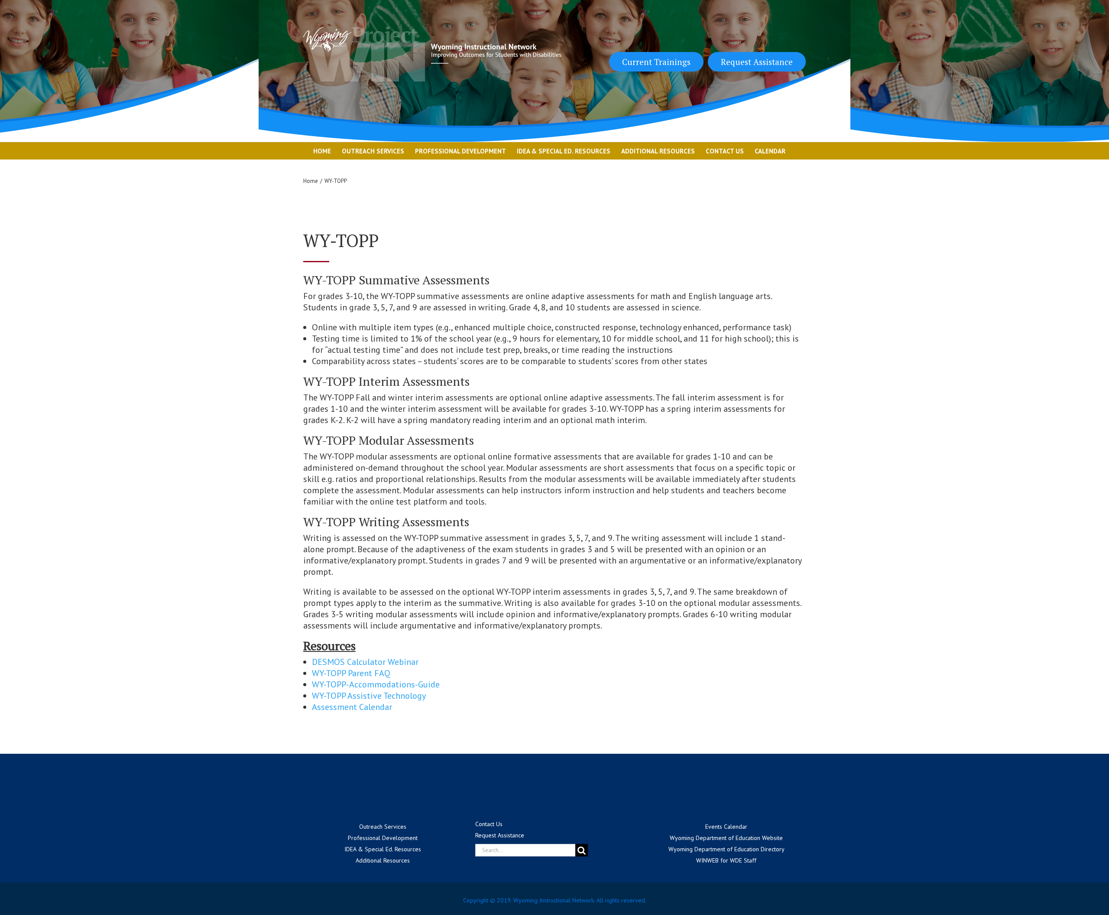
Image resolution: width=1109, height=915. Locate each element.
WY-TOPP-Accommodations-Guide (376, 684)
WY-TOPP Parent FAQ (351, 673)
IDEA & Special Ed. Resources (382, 849)
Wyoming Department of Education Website (726, 838)
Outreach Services (382, 826)
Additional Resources (383, 860)
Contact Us (489, 824)
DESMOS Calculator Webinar (365, 662)
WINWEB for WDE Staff (726, 860)
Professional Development (383, 838)
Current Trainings (656, 61)
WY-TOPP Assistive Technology (369, 695)
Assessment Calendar (352, 707)
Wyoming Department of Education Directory (726, 849)
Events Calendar (726, 826)
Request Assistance (757, 61)
